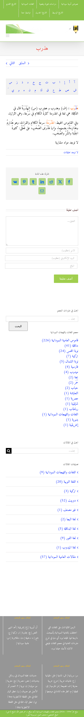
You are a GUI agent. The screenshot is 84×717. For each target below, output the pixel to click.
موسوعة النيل (31, 715)
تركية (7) (72, 356)
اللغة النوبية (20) (66, 481)
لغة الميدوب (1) (66, 547)
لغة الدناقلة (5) (67, 528)
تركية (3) (70, 491)
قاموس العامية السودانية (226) (60, 340)
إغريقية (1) (70, 425)
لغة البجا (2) (68, 519)
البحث (18, 326)
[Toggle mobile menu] (8, 35)
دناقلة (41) (71, 346)
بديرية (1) (72, 420)
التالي (12, 63)
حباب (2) (71, 388)
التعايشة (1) (71, 393)
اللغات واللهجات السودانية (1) (60, 414)
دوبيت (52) (68, 500)
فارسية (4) (71, 367)
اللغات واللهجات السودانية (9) (57, 472)
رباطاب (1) (70, 409)
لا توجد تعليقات (70, 152)
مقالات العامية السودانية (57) (58, 557)
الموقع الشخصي (53, 715)
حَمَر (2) (73, 383)
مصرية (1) (71, 399)
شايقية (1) (71, 404)
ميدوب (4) (71, 372)
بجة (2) (73, 377)
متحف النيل (42, 715)
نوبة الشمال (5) (68, 361)
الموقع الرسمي (11, 712)
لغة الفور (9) (68, 538)
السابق (22, 63)
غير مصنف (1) (66, 510)
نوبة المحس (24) (68, 351)
